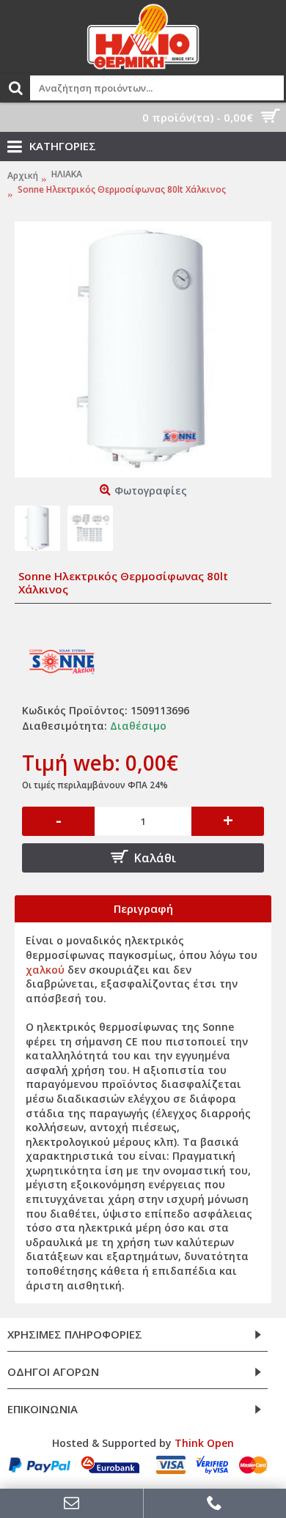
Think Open (204, 1443)
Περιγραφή (143, 908)
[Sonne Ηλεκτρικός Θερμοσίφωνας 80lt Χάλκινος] (143, 349)
